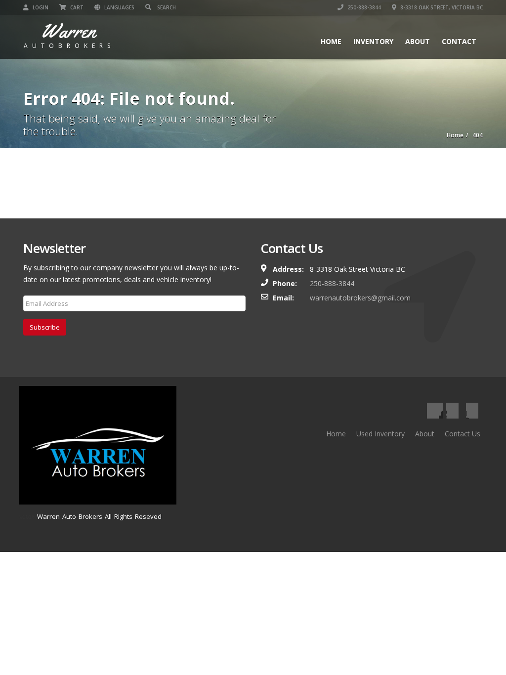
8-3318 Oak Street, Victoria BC (441, 7)
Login (39, 7)
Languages (118, 7)
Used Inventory (380, 433)
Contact (459, 41)
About (417, 41)
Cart (76, 7)
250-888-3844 (363, 7)
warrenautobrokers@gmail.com (360, 297)
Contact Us (462, 433)
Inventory (373, 41)
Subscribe (45, 327)
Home (331, 41)
